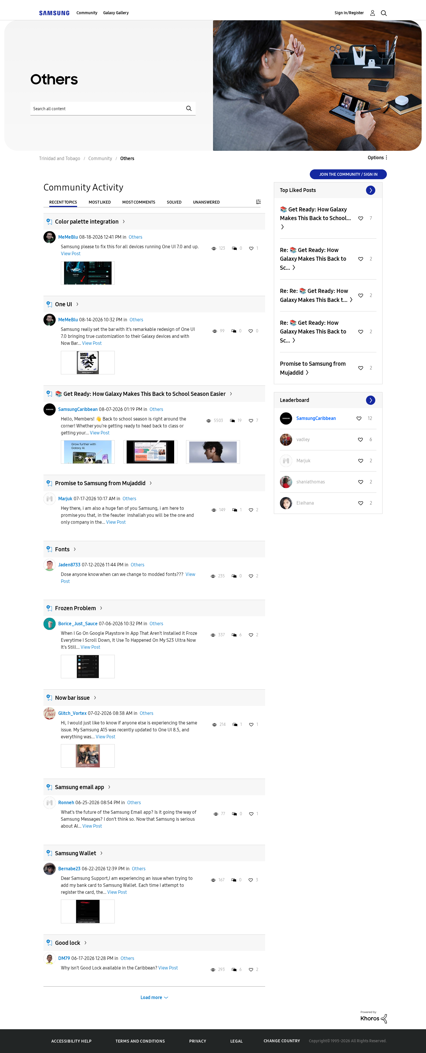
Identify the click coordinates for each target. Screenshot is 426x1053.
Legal (236, 1041)
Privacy (197, 1041)
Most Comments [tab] (138, 202)
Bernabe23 (69, 868)
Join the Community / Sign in (348, 174)
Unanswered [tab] (206, 202)
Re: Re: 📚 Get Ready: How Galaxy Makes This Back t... (314, 295)
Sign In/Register (349, 12)
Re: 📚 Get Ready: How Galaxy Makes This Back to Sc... (313, 259)
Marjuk (65, 498)
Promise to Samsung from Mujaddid (100, 483)
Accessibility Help (71, 1041)
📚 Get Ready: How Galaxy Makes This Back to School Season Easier (140, 393)
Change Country (282, 1040)
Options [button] (376, 157)
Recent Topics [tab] (63, 202)
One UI (63, 304)
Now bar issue (72, 697)
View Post (71, 253)
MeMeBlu (68, 237)
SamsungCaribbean (78, 409)
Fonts (62, 549)
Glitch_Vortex (72, 713)
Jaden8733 (69, 565)
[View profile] (49, 237)
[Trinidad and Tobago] (54, 13)
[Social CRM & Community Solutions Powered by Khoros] (374, 1016)
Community (87, 12)
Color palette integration (87, 221)
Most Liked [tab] (100, 202)
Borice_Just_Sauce (78, 623)
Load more (151, 997)
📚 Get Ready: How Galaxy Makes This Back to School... (315, 214)
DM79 (64, 958)
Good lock (67, 942)
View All (328, 190)
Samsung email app (79, 787)
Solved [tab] (174, 202)
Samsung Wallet (75, 853)
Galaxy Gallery (116, 12)
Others (135, 237)
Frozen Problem (75, 608)
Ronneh (66, 802)
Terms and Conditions (140, 1041)
